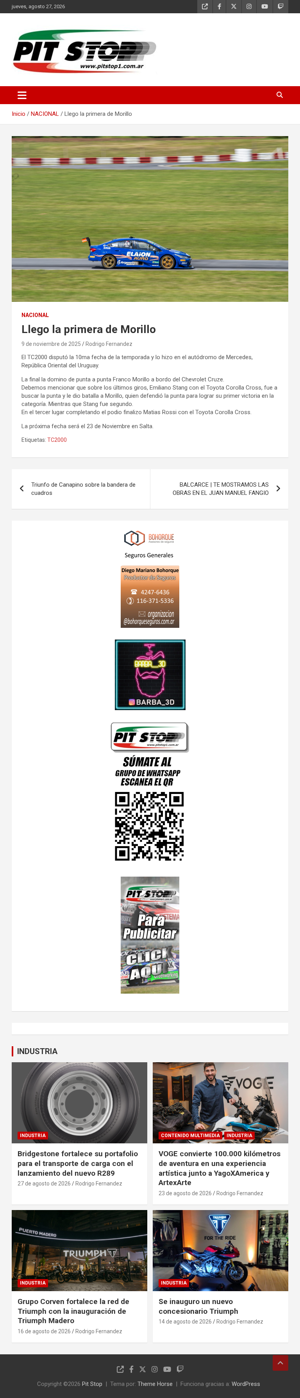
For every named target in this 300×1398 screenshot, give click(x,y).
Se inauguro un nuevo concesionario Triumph (198, 1306)
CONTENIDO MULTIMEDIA (190, 1135)
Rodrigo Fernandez (109, 344)
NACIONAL (35, 315)
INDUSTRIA (37, 1051)
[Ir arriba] (280, 1363)
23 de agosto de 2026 (185, 1193)
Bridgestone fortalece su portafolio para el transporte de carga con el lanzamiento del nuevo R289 (78, 1163)
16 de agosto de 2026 (44, 1331)
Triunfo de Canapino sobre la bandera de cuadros (83, 488)
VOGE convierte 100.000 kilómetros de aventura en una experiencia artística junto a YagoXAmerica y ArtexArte (219, 1168)
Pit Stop (92, 1383)
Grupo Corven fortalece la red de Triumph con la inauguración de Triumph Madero (73, 1311)
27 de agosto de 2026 (44, 1183)
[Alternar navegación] (22, 95)
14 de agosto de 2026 (185, 1321)
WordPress (246, 1383)
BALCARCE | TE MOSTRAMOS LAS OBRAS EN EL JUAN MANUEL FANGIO (221, 488)
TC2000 (57, 440)
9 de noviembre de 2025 (51, 344)
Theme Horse (155, 1383)
